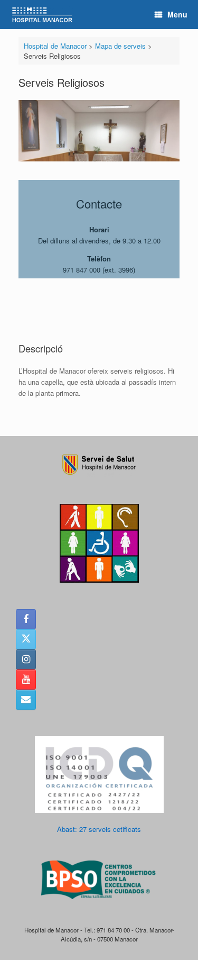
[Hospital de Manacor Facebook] (26, 619)
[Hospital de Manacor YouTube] (26, 679)
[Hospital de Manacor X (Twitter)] (26, 639)
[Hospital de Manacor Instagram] (26, 659)
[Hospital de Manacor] (42, 14)
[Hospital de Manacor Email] (26, 700)
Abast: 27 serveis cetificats (99, 829)
